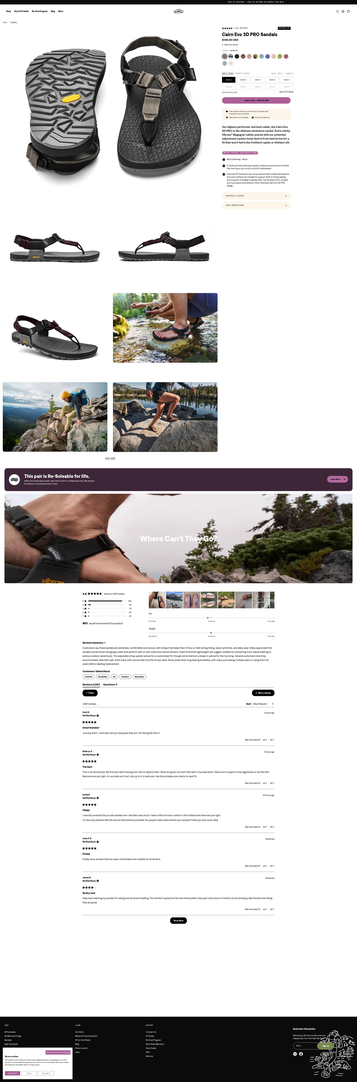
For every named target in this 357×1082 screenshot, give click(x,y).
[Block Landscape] (255, 56)
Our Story (79, 1032)
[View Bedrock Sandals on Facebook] (301, 1054)
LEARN (77, 1025)
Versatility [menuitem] (139, 677)
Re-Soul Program (153, 1040)
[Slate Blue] (261, 56)
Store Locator (81, 1048)
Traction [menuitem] (125, 677)
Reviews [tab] (91, 685)
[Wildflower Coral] (286, 56)
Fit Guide (150, 1036)
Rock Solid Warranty (155, 1044)
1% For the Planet (83, 1040)
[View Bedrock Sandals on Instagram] (295, 1054)
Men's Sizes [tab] (227, 73)
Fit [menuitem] (114, 677)
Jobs (77, 1052)
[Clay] (249, 56)
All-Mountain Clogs (12, 1036)
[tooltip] (105, 643)
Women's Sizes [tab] (242, 73)
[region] (211, 600)
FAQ (148, 1052)
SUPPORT (149, 1025)
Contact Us (151, 1032)
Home (5, 23)
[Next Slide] (272, 600)
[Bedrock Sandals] (178, 11)
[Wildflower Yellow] (280, 56)
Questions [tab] (110, 685)
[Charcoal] (224, 56)
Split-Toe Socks (11, 1044)
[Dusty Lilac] (231, 63)
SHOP (6, 1025)
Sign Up (326, 1046)
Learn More (335, 479)
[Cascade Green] (224, 63)
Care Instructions (235, 205)
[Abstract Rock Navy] (231, 56)
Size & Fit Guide (286, 92)
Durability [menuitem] (102, 677)
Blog (77, 1044)
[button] (337, 11)
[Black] (237, 56)
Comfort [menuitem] (88, 677)
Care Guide (151, 1048)
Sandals (8, 1040)
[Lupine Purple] (267, 56)
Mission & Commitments (86, 1036)
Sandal (14, 23)
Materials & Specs (235, 196)
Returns (149, 1056)
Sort (249, 703)
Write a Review (266, 694)
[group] (178, 2)
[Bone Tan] (274, 56)
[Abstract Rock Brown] (243, 56)
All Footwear (10, 1032)
